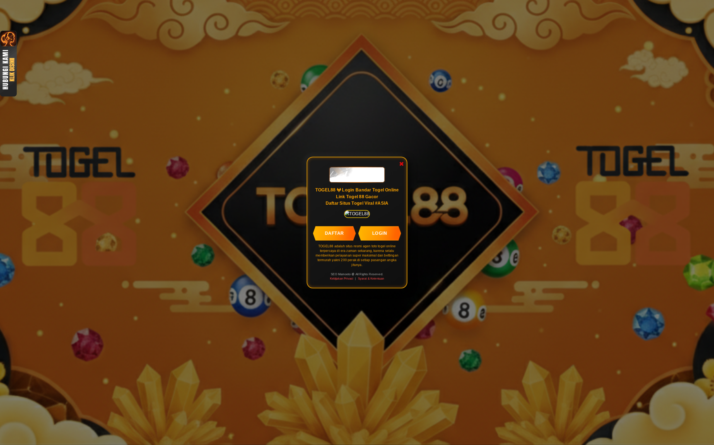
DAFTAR (334, 233)
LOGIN (380, 233)
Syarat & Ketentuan (371, 278)
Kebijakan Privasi (341, 278)
